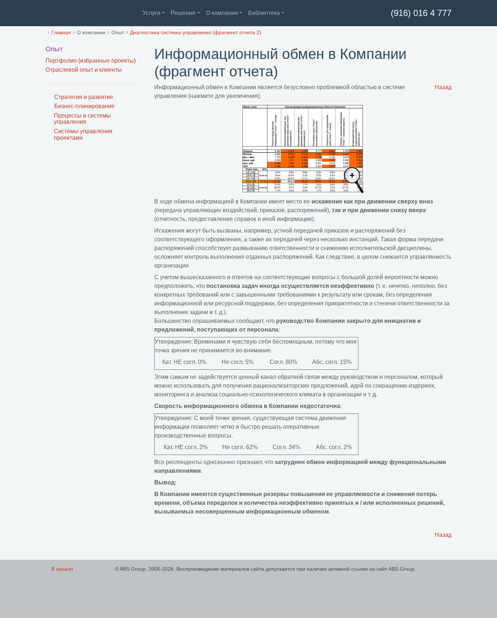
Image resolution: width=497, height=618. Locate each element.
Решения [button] (183, 13)
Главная (61, 32)
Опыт (54, 49)
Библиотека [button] (264, 13)
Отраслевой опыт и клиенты (83, 70)
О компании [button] (222, 13)
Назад (443, 87)
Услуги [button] (151, 13)
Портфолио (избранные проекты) (90, 61)
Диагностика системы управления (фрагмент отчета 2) (195, 32)
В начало (62, 569)
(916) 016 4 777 (420, 13)
